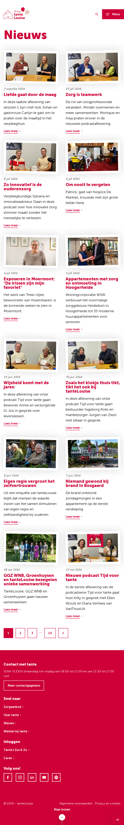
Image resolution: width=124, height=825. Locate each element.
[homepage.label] (16, 13)
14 (50, 633)
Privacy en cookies (107, 803)
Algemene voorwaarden (76, 803)
